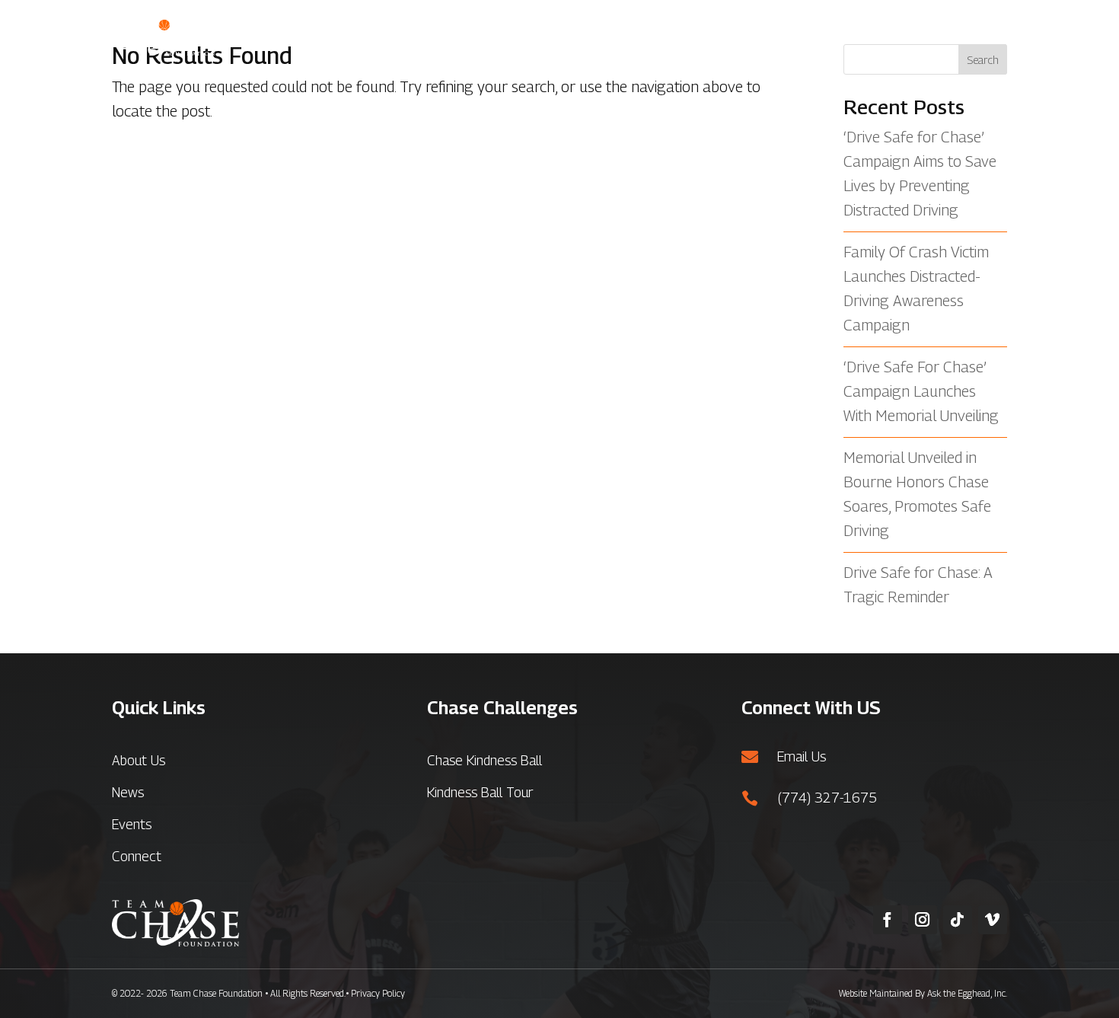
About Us (138, 760)
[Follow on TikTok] (957, 919)
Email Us (801, 756)
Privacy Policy (378, 993)
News (823, 36)
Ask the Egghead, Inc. (967, 993)
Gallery (770, 36)
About (564, 36)
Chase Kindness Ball (484, 760)
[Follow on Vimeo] (992, 919)
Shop (926, 36)
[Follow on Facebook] (887, 919)
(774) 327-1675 (827, 798)
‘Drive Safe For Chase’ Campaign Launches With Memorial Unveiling (921, 391)
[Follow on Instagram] (922, 919)
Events (875, 36)
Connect (982, 36)
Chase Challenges (666, 36)
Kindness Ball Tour (480, 792)
